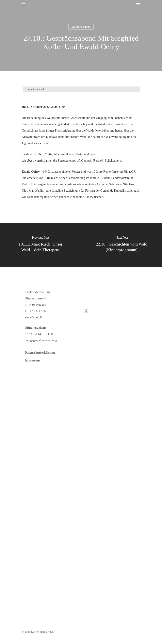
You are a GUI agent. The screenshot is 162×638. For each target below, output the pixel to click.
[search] (130, 4)
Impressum (32, 360)
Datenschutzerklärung (40, 352)
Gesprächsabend (81, 26)
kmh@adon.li (33, 317)
